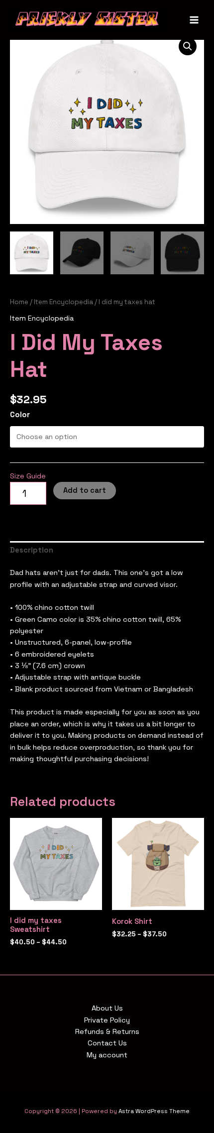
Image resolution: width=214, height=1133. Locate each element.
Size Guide (28, 475)
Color (20, 414)
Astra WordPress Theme (154, 1111)
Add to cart (84, 490)
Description (31, 550)
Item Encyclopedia (63, 302)
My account (107, 1054)
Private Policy (107, 1020)
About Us (107, 1008)
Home (19, 302)
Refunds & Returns (107, 1031)
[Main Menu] (194, 20)
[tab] (107, 550)
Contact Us (107, 1042)
